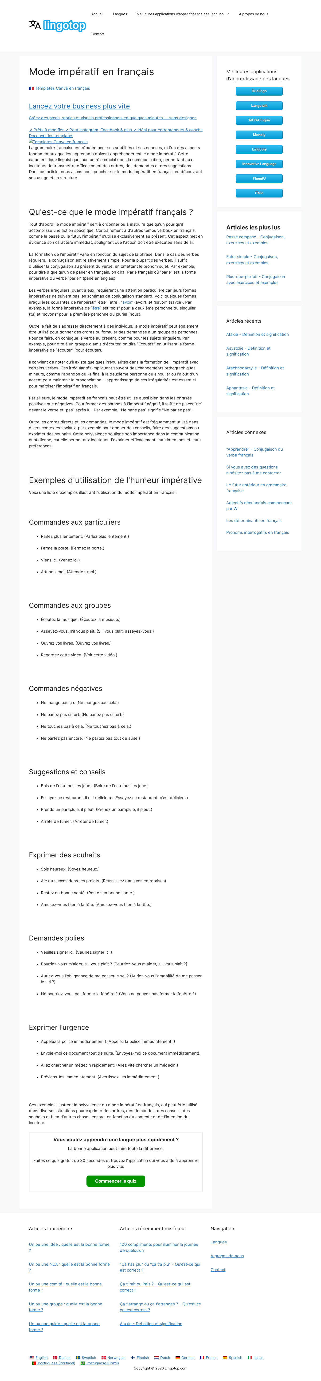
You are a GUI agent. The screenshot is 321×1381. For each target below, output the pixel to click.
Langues (120, 14)
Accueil (97, 14)
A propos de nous (253, 14)
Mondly (259, 135)
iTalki (259, 193)
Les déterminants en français (254, 520)
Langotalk (259, 106)
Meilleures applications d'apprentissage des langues (180, 14)
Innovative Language (259, 164)
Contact (97, 34)
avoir (127, 302)
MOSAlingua (259, 120)
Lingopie (259, 149)
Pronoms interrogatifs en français (257, 532)
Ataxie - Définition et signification (257, 334)
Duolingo (259, 91)
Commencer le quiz (116, 1181)
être (96, 308)
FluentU (259, 178)
